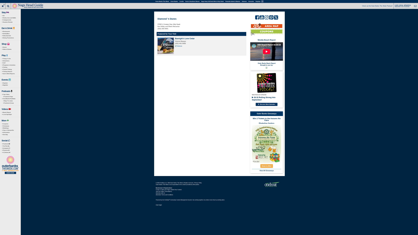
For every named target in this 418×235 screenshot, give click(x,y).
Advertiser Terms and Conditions (164, 194)
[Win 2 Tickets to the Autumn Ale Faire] (266, 143)
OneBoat (167, 200)
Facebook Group (9, 103)
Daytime (5, 83)
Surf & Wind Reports (9, 73)
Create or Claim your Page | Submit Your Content (169, 189)
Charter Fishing (7, 69)
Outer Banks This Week (162, 1)
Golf (4, 63)
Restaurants (6, 31)
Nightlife (5, 85)
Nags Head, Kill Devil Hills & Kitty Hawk (212, 1)
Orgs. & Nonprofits (8, 130)
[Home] (27, 6)
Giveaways (6, 126)
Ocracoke (251, 1)
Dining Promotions (8, 38)
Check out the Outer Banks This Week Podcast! (377, 6)
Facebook (6, 143)
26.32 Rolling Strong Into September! (263, 98)
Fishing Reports (7, 71)
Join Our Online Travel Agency (164, 191)
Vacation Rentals (8, 22)
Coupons (5, 123)
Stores (5, 47)
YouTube (5, 146)
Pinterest (5, 150)
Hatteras (244, 1)
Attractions (6, 60)
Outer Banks (174, 1)
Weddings (6, 128)
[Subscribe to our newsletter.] (10, 165)
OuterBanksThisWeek (9, 98)
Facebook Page (8, 96)
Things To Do (7, 58)
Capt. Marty (6, 94)
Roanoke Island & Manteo (232, 1)
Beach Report (7, 112)
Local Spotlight (7, 114)
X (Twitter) (6, 152)
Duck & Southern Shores (192, 1)
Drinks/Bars (6, 33)
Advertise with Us (160, 193)
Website (179, 46)
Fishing (5, 67)
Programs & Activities (9, 65)
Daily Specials (7, 35)
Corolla (182, 1)
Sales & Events (7, 49)
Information (6, 132)
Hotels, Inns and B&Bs (9, 17)
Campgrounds (7, 20)
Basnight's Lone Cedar (185, 39)
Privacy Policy (198, 182)
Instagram (6, 148)
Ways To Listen (8, 101)
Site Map (5, 134)
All (3, 15)
